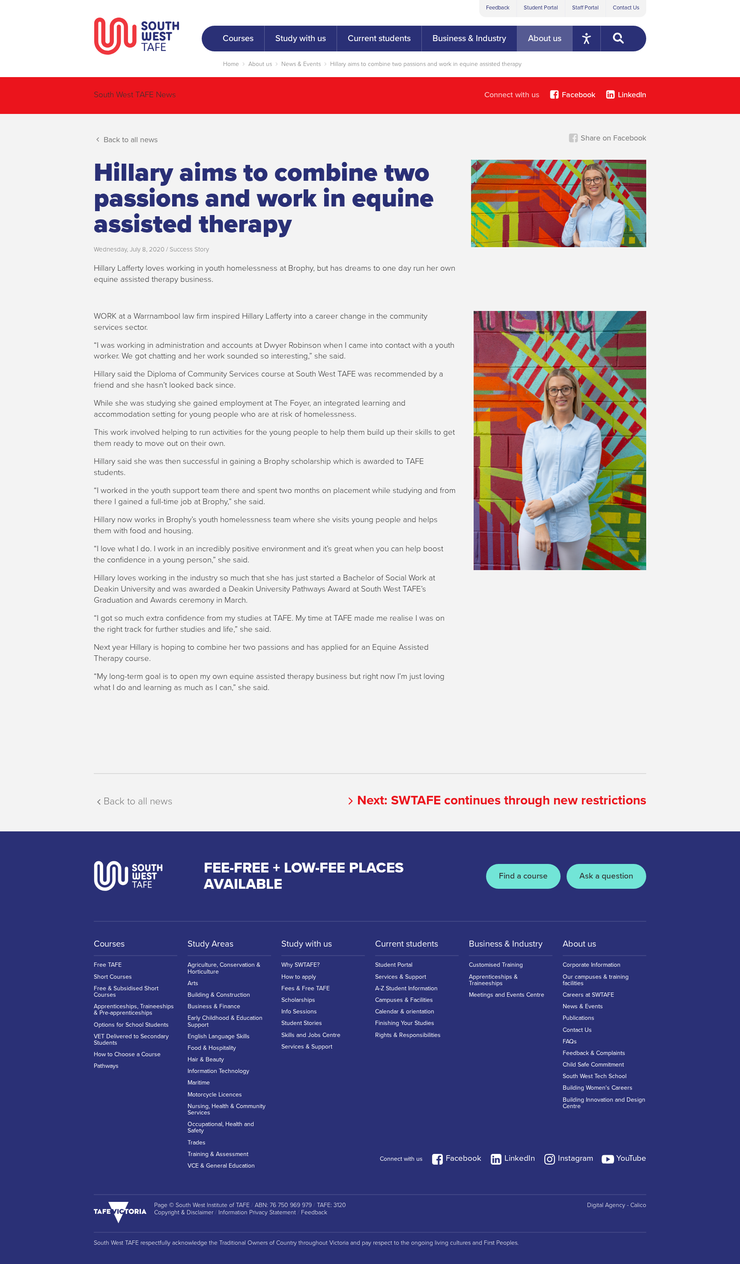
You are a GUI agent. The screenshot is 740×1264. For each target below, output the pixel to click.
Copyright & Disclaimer (183, 1212)
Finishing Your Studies (404, 1023)
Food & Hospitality (212, 1048)
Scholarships (298, 1000)
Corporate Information (592, 964)
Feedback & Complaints (594, 1053)
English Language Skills (219, 1036)
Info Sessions (299, 1011)
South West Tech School (595, 1076)
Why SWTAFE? (300, 964)
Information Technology (218, 1071)
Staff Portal (585, 7)
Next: (501, 800)
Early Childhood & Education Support (225, 1021)
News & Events (301, 64)
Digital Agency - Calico (616, 1205)
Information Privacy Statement (257, 1212)
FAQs (570, 1041)
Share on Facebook (612, 138)
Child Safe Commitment (593, 1064)
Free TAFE (108, 964)
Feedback (498, 7)
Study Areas (210, 944)
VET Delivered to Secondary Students (131, 1039)
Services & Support (306, 1046)
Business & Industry (506, 944)
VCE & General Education (221, 1165)
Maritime (199, 1082)
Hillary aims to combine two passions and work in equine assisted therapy (426, 64)
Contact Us (626, 7)
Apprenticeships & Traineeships (493, 980)
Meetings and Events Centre (506, 994)
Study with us (306, 944)
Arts (193, 983)
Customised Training (496, 964)
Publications (578, 1018)
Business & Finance (214, 1006)
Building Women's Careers (598, 1087)
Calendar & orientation (404, 1011)
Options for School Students (131, 1024)
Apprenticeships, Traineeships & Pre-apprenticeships (134, 1009)
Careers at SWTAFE (588, 994)
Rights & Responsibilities (408, 1035)
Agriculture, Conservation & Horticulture (224, 968)
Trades (197, 1142)
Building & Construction (219, 994)
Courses (109, 944)
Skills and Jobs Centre (310, 1035)
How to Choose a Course (127, 1054)
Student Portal (541, 7)
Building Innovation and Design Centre (604, 1103)
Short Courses (113, 976)
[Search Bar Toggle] (623, 38)
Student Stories (301, 1023)
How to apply (298, 976)
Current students (406, 944)
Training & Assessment (218, 1154)
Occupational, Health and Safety (221, 1127)
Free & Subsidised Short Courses (126, 991)
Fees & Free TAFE (305, 988)
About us (260, 64)
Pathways (106, 1066)
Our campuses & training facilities (596, 980)
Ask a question (606, 876)
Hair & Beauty (206, 1059)
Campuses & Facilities (404, 1000)
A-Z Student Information (406, 988)
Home (231, 64)
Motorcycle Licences (215, 1094)
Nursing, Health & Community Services (227, 1109)
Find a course (523, 876)
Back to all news (129, 139)
